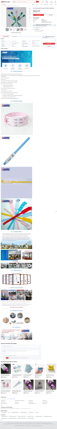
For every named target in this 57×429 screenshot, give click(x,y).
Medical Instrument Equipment (22, 418)
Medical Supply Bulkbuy (31, 418)
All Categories (4, 4)
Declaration (37, 425)
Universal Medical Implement (15, 412)
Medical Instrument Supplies (12, 418)
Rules (55, 4)
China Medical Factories (5, 416)
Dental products (17, 403)
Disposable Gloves (31, 412)
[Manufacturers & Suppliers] (5, 2)
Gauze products (30, 400)
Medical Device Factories (31, 416)
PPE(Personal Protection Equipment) (19, 400)
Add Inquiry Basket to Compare (16, 32)
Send (7, 357)
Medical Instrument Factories (22, 416)
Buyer (37, 4)
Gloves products (44, 403)
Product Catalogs (12, 398)
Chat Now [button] (49, 46)
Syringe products (3, 400)
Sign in (55, 2)
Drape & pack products (4, 403)
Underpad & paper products (32, 403)
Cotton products (44, 400)
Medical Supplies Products (39, 416)
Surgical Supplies (4, 412)
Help (41, 4)
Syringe (9, 412)
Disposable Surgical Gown (23, 412)
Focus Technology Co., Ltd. (23, 425)
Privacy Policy (40, 425)
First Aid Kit (36, 412)
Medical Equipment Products (48, 416)
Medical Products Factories (12, 416)
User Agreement (33, 425)
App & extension (46, 4)
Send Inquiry (49, 43)
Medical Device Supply (4, 418)
